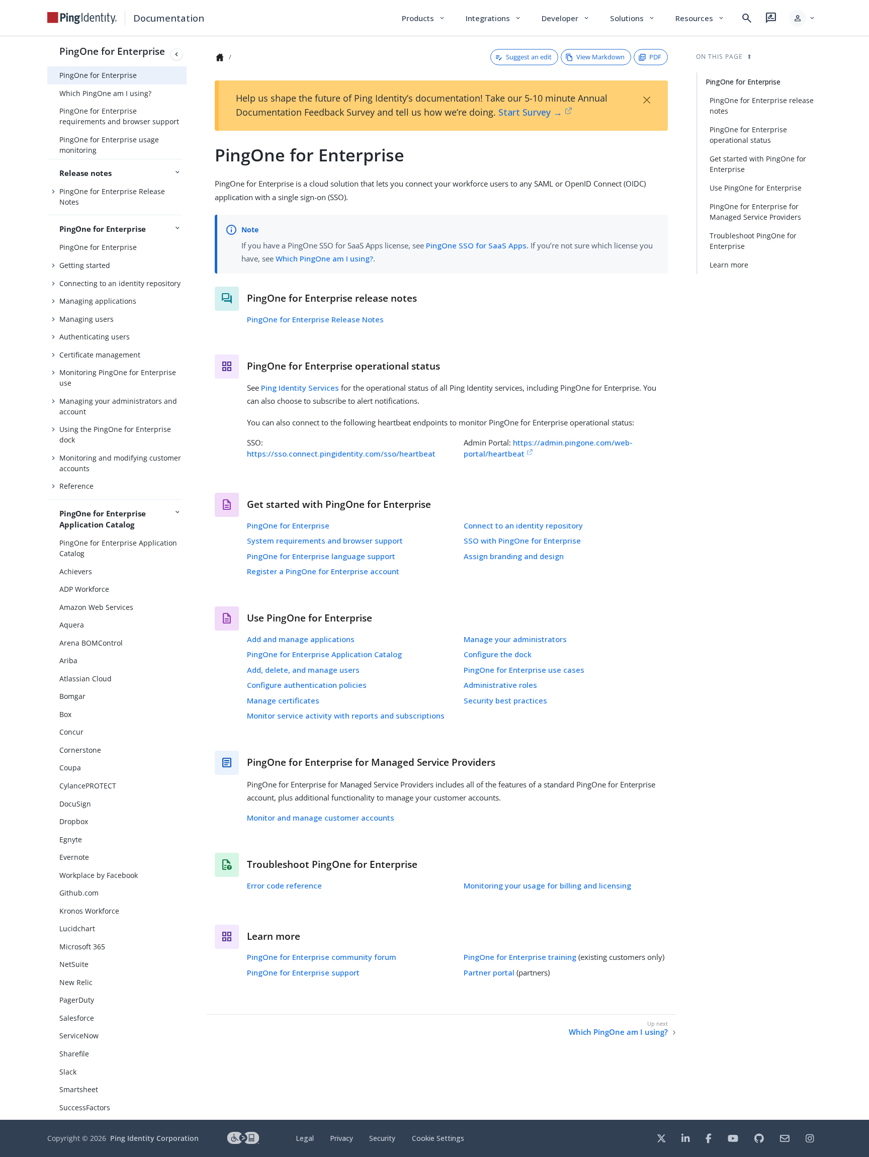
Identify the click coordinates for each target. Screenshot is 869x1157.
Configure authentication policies (307, 685)
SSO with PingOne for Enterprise (522, 541)
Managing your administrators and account (118, 406)
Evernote (74, 857)
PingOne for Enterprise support (303, 972)
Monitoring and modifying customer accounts (120, 463)
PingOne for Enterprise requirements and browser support (119, 116)
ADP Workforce (84, 589)
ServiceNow (79, 1035)
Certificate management (99, 355)
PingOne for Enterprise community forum (321, 957)
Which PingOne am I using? (105, 93)
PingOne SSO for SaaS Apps (476, 245)
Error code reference (284, 885)
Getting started (84, 265)
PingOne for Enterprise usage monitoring (109, 145)
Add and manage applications (301, 639)
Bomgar (72, 696)
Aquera (71, 625)
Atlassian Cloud (85, 678)
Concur (71, 732)
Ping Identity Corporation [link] (154, 1138)
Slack (67, 1072)
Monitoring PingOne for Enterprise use (117, 378)
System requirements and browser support (325, 541)
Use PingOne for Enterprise (756, 188)
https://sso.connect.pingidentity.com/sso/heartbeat (341, 454)
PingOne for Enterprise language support (321, 556)
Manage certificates (283, 700)
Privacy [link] (341, 1138)
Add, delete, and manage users (303, 670)
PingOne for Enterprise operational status (748, 135)
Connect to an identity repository (523, 525)
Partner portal (489, 972)
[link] (82, 18)
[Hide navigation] (176, 54)
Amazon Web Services (96, 607)
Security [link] (382, 1138)
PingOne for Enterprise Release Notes (112, 197)
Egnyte (70, 839)
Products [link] (424, 18)
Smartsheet (78, 1089)
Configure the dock (498, 654)
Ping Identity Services (300, 388)
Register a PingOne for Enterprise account (323, 571)
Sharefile (74, 1053)
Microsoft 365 (82, 946)
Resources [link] (700, 18)
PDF (655, 56)
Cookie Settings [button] (438, 1138)
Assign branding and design (514, 556)
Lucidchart (77, 928)
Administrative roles (500, 685)
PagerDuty (76, 1000)
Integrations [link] (494, 18)
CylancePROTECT (87, 785)
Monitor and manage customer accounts (320, 818)
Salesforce (76, 1018)
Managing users (86, 319)
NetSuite (74, 964)
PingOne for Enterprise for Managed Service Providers (755, 212)
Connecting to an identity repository (120, 283)
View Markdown (600, 56)
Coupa (70, 767)
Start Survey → (530, 112)
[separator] (186, 578)
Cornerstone (80, 750)
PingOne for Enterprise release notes (762, 106)
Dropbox (73, 821)
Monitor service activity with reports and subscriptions (346, 715)
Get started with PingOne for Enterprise (758, 164)
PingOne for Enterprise (112, 51)
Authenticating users (94, 336)
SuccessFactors (84, 1107)
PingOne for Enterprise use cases (524, 670)
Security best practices (505, 700)
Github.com (79, 893)
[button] (802, 18)
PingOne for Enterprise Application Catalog (118, 548)
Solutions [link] (632, 18)
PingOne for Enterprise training (520, 957)
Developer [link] (566, 18)
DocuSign (75, 804)
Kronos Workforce (89, 911)
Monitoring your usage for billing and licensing (547, 885)
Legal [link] (305, 1138)
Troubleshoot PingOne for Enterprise (753, 241)
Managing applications (97, 301)
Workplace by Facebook (98, 875)
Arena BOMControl (91, 643)
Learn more (729, 265)
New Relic (76, 982)
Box (65, 714)
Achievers (75, 571)
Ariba (68, 660)
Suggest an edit (529, 56)
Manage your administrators (515, 639)
